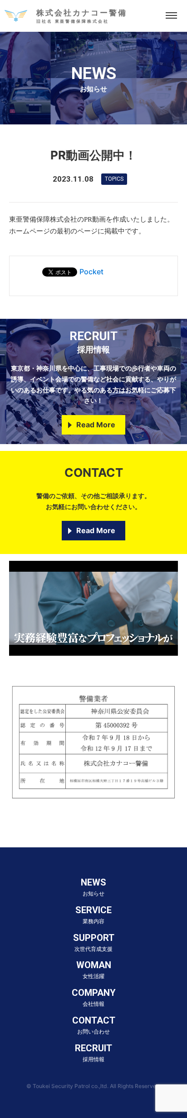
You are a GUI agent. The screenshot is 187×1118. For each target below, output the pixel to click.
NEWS (93, 887)
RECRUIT (93, 1053)
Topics (114, 179)
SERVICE (93, 915)
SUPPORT (93, 942)
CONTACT (93, 1025)
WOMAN (93, 969)
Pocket (91, 271)
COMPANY (94, 997)
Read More (95, 424)
